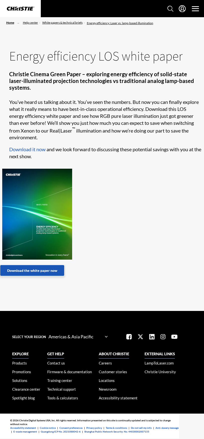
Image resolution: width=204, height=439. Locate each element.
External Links (160, 354)
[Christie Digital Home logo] (20, 8)
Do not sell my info (141, 427)
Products (19, 363)
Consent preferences (71, 427)
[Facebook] (129, 337)
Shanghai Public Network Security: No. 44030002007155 (116, 431)
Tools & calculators (62, 398)
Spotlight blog (23, 398)
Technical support (61, 389)
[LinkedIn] (152, 337)
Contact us (56, 363)
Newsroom (107, 389)
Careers (105, 363)
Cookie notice (48, 427)
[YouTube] (174, 337)
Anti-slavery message (167, 427)
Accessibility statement (118, 398)
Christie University (160, 371)
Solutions (19, 380)
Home (10, 22)
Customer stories (113, 371)
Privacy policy (94, 427)
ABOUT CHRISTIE (114, 354)
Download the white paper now (32, 270)
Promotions (21, 371)
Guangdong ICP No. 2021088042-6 (61, 431)
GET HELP (55, 354)
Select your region (29, 337)
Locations (107, 380)
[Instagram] (162, 337)
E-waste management (25, 431)
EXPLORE (20, 354)
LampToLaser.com (159, 363)
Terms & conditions (116, 427)
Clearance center (26, 389)
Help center (30, 22)
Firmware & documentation (69, 371)
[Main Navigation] (195, 8)
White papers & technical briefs (62, 22)
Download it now (27, 149)
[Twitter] (140, 337)
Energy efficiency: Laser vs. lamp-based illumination (120, 23)
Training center (59, 380)
